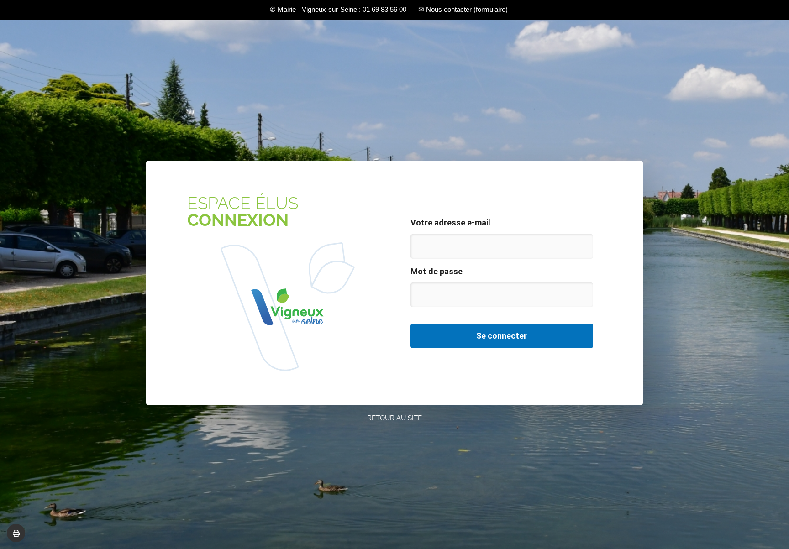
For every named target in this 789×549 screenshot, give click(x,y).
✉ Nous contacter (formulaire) (463, 9)
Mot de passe (436, 271)
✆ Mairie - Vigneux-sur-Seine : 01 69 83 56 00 (338, 9)
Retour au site (394, 418)
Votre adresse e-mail (450, 222)
